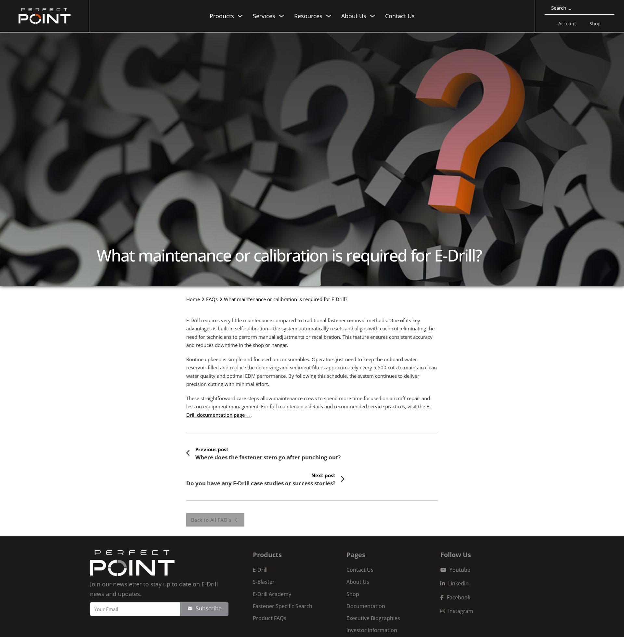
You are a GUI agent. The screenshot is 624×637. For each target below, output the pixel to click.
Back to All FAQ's (211, 519)
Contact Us (400, 16)
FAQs (212, 299)
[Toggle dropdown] (240, 16)
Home (193, 299)
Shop (595, 24)
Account (567, 24)
